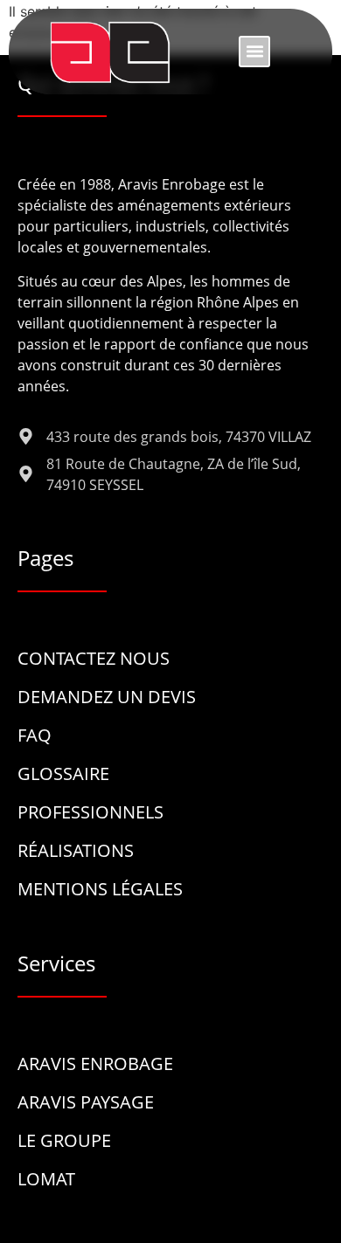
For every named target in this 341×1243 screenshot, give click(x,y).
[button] (254, 51)
